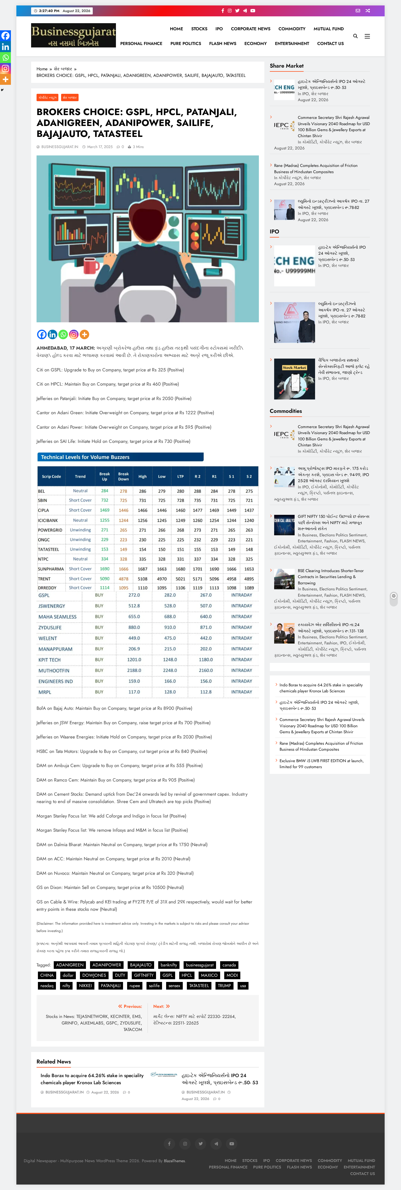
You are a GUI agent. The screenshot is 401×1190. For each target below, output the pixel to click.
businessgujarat (200, 965)
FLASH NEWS (222, 43)
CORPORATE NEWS (250, 29)
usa (243, 985)
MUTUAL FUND (329, 29)
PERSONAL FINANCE (141, 43)
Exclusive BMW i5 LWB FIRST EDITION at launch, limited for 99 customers (322, 764)
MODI (232, 975)
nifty (66, 985)
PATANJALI (111, 985)
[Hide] (2, 90)
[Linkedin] (52, 334)
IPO (219, 29)
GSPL (168, 975)
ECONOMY (255, 43)
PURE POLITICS (185, 43)
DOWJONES (94, 975)
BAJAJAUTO (141, 965)
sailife (154, 985)
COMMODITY (292, 29)
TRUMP (224, 985)
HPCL (187, 975)
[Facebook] (42, 334)
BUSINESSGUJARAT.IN (59, 146)
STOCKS (199, 29)
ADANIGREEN (69, 965)
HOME (176, 29)
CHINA (47, 975)
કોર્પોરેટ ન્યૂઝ (47, 97)
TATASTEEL (199, 985)
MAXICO (209, 975)
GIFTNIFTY (144, 975)
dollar (68, 975)
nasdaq (46, 985)
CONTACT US (330, 43)
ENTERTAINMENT (292, 43)
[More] (84, 334)
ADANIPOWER (106, 965)
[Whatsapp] (63, 334)
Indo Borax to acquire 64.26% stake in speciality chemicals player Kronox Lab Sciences (92, 1079)
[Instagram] (74, 334)
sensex (174, 985)
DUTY (120, 975)
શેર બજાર (70, 97)
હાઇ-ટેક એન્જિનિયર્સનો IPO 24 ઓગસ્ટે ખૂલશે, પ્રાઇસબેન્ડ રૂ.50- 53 (220, 1079)
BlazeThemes (174, 1161)
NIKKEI (85, 985)
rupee (135, 985)
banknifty (169, 965)
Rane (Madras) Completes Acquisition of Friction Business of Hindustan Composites (321, 746)
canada (229, 965)
